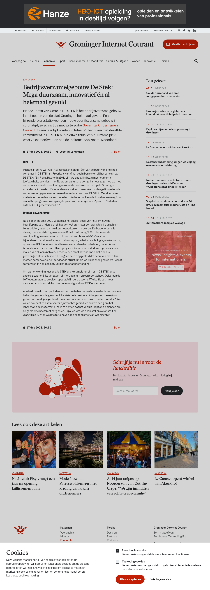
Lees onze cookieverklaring (22, 575)
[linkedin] (194, 30)
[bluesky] (189, 30)
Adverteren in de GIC (163, 30)
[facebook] (184, 30)
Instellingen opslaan (161, 579)
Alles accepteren (130, 579)
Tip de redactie (141, 30)
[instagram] (179, 30)
